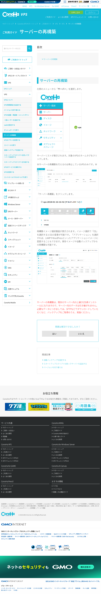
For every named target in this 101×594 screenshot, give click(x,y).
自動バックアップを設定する (55, 360)
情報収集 (77, 588)
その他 (15, 590)
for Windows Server (42, 6)
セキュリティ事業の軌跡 (8, 539)
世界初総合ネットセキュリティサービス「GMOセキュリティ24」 (19, 534)
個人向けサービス (6, 590)
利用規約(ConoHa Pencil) (17, 506)
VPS (30, 6)
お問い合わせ (93, 17)
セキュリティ (48, 588)
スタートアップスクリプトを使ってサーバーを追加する (65, 363)
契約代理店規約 (31, 506)
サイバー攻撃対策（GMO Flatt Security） (63, 536)
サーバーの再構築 (50, 59)
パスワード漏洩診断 (45, 534)
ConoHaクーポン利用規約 (52, 504)
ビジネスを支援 (38, 588)
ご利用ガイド (50, 17)
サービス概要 (41, 508)
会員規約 (4, 504)
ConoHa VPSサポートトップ (27, 24)
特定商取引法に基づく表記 (46, 506)
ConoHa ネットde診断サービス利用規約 (74, 504)
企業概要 (32, 508)
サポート (95, 6)
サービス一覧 (84, 6)
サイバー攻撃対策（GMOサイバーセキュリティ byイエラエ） (32, 536)
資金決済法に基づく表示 (63, 506)
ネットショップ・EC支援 (24, 588)
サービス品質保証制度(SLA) (81, 506)
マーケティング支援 (60, 588)
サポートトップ (8, 24)
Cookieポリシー (23, 508)
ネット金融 (86, 588)
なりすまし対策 (81, 536)
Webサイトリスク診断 (60, 534)
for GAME (55, 6)
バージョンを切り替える (53, 367)
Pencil (73, 6)
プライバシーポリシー (9, 508)
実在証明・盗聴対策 (6, 536)
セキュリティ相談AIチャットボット (78, 534)
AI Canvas (65, 6)
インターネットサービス (8, 588)
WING (24, 6)
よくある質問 (63, 17)
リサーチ (70, 588)
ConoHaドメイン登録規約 (16, 504)
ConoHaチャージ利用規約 (34, 504)
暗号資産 (93, 588)
